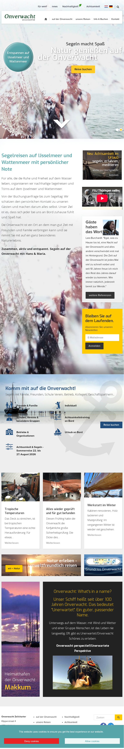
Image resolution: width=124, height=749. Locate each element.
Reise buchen (83, 69)
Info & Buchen (101, 19)
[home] (47, 19)
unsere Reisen (83, 19)
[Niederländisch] (106, 6)
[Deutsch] (111, 6)
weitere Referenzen (100, 295)
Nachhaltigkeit (71, 716)
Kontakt (115, 19)
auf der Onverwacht (62, 19)
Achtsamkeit (70, 722)
